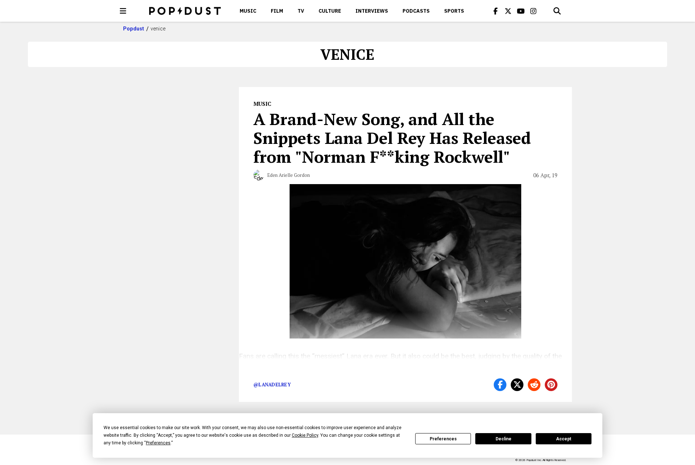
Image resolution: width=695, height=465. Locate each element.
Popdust (133, 29)
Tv (301, 11)
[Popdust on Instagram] (533, 11)
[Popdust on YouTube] (520, 11)
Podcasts (416, 11)
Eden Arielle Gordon (288, 175)
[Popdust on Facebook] (495, 11)
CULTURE (330, 11)
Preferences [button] (158, 442)
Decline (503, 438)
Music (248, 11)
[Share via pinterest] (551, 384)
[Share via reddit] (534, 384)
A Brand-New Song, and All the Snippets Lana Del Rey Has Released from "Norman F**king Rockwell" (392, 137)
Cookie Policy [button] (305, 435)
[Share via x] (517, 384)
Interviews (371, 11)
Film (277, 11)
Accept (563, 438)
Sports (454, 11)
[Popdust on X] (508, 11)
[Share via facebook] (500, 384)
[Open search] (557, 11)
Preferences (443, 438)
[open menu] (123, 11)
